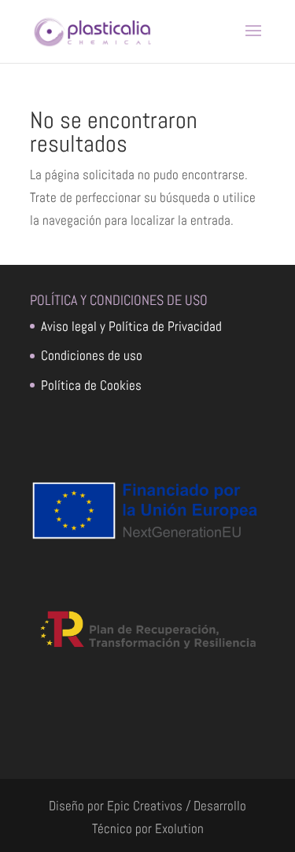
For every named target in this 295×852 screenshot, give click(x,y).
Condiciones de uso (91, 355)
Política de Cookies (91, 385)
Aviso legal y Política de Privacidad (131, 326)
